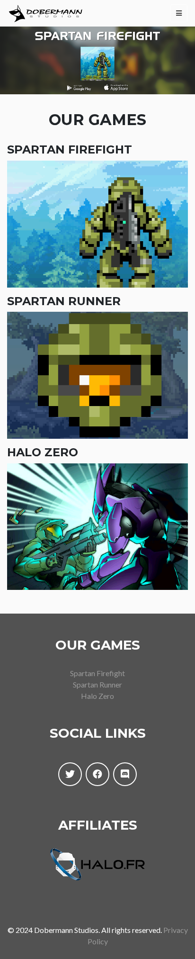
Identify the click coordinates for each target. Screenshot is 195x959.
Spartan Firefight (97, 673)
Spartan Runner (97, 684)
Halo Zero (97, 695)
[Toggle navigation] (178, 13)
